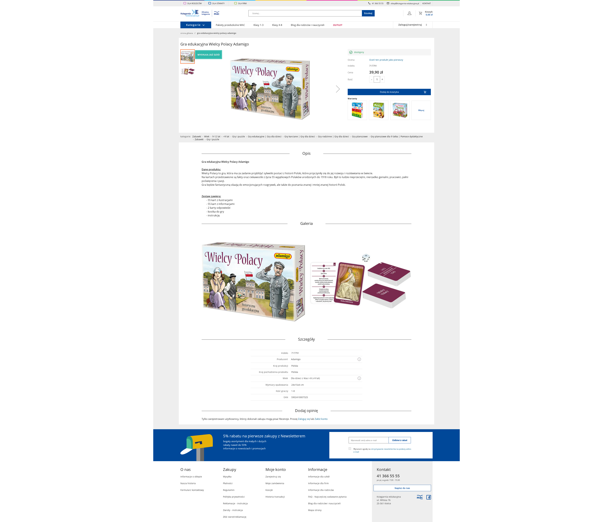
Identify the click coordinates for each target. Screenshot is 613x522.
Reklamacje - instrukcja (235, 503)
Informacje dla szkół (318, 476)
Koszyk (269, 490)
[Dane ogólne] (409, 13)
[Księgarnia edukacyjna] (420, 497)
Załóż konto (321, 418)
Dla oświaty (218, 3)
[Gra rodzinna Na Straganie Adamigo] (400, 110)
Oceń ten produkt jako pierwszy (386, 59)
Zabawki (196, 136)
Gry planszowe (360, 136)
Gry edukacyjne (256, 136)
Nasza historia (188, 483)
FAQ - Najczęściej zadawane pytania (327, 496)
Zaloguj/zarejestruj (410, 24)
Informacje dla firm (318, 483)
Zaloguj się (304, 418)
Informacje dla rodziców (321, 490)
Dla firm (242, 3)
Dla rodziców (194, 3)
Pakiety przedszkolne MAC (230, 25)
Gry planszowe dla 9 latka (384, 136)
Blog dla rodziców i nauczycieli (307, 25)
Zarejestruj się (273, 476)
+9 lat (226, 136)
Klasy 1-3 (259, 25)
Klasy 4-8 (277, 25)
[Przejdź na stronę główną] (200, 14)
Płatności (228, 483)
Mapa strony (315, 510)
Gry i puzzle (238, 136)
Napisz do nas (402, 488)
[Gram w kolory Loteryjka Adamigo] (357, 110)
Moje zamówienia (274, 483)
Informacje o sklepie (191, 476)
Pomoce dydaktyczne (412, 136)
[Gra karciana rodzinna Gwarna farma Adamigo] (378, 110)
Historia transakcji (275, 496)
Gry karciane (291, 136)
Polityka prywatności (234, 496)
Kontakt (426, 3)
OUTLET (337, 25)
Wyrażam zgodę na (382, 450)
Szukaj (368, 13)
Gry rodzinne (325, 136)
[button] (338, 89)
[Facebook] (428, 497)
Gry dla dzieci (274, 136)
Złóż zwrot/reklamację (234, 516)
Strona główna (186, 33)
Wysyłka (227, 476)
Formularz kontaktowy (192, 490)
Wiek (206, 136)
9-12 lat (216, 136)
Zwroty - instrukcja (233, 510)
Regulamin (229, 490)
